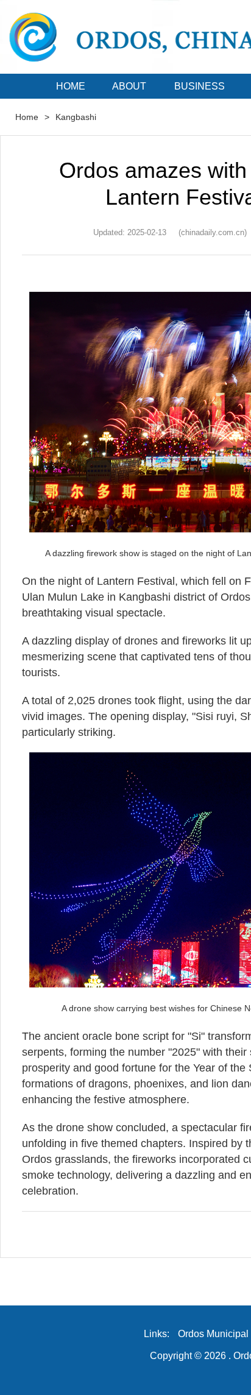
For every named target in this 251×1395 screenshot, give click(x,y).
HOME (70, 86)
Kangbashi (75, 117)
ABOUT (129, 86)
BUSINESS (199, 86)
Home (26, 117)
